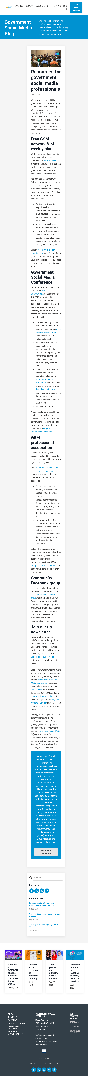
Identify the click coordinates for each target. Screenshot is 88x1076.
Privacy (47, 1058)
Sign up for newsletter (46, 851)
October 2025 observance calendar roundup (44, 915)
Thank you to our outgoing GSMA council (43, 926)
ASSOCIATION (42, 6)
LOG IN (65, 7)
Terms (40, 1058)
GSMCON (30, 6)
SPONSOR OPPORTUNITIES (15, 1033)
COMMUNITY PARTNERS (13, 1027)
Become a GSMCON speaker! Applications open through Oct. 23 (44, 904)
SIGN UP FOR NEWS (16, 1023)
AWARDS (19, 6)
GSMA (40, 835)
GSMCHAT (12, 1020)
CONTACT (12, 1017)
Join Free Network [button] (76, 7)
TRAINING (56, 6)
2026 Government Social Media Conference (46, 802)
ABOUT (11, 1014)
